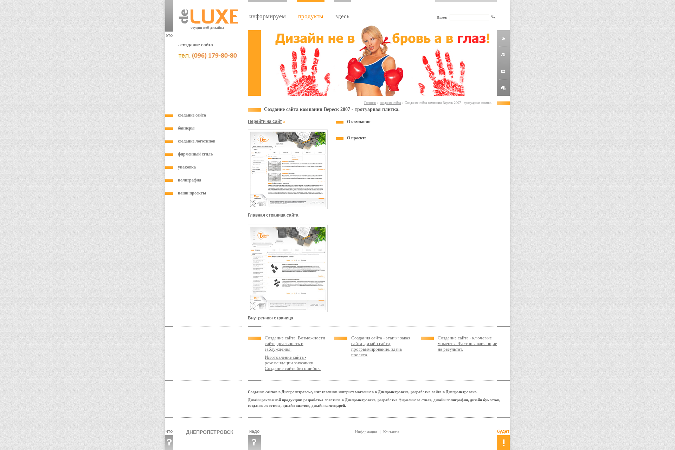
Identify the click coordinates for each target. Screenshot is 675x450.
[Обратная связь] (503, 71)
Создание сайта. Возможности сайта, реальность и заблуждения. (295, 343)
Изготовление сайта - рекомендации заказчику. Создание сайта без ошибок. (293, 363)
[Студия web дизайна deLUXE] (503, 88)
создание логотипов (196, 141)
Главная (370, 103)
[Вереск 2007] (287, 207)
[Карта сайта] (503, 54)
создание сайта (192, 115)
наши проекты (192, 193)
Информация (366, 432)
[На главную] (503, 38)
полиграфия (189, 180)
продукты (310, 16)
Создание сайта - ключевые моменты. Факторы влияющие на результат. (467, 343)
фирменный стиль (195, 154)
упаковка (187, 167)
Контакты (391, 432)
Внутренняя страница (270, 318)
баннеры (186, 128)
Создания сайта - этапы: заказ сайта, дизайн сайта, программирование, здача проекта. (380, 346)
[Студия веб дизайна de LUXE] (208, 22)
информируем (267, 16)
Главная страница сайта (273, 215)
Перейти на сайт (265, 121)
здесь (342, 16)
